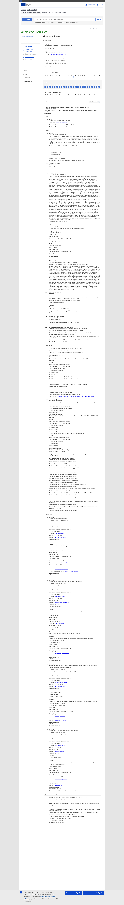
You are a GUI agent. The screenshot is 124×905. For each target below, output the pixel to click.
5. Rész (25, 74)
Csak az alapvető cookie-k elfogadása (93, 893)
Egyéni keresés (61, 22)
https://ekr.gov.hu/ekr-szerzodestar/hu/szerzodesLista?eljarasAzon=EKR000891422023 (78, 396)
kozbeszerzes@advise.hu (61, 682)
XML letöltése (28, 46)
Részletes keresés (52, 22)
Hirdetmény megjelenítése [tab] (28, 36)
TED (22, 28)
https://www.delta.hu (59, 751)
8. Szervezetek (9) (27, 81)
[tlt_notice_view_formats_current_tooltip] (99, 102)
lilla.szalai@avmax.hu (60, 716)
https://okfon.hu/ (59, 785)
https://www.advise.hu (60, 686)
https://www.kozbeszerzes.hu (62, 602)
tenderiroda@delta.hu (60, 745)
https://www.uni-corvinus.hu (61, 569)
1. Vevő (25, 66)
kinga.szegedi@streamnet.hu (62, 653)
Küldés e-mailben (29, 57)
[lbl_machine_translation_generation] (62, 92)
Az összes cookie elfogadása (73, 893)
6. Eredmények (26, 77)
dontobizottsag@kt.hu (60, 596)
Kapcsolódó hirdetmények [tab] (27, 40)
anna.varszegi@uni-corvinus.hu (58, 54)
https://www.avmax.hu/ (60, 720)
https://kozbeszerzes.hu (60, 537)
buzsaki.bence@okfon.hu (61, 779)
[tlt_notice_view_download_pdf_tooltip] (45, 87)
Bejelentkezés (91, 4)
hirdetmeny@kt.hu (59, 533)
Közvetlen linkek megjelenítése (29, 50)
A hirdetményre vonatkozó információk (29, 86)
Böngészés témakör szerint (72, 22)
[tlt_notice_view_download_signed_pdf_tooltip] (73, 77)
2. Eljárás (25, 70)
